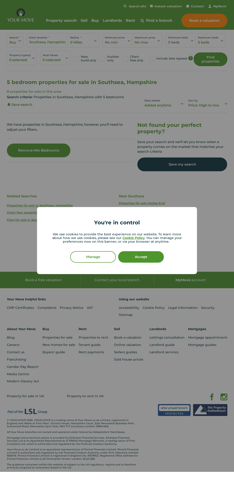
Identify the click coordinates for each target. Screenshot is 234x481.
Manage (93, 257)
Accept (141, 257)
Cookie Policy (133, 238)
